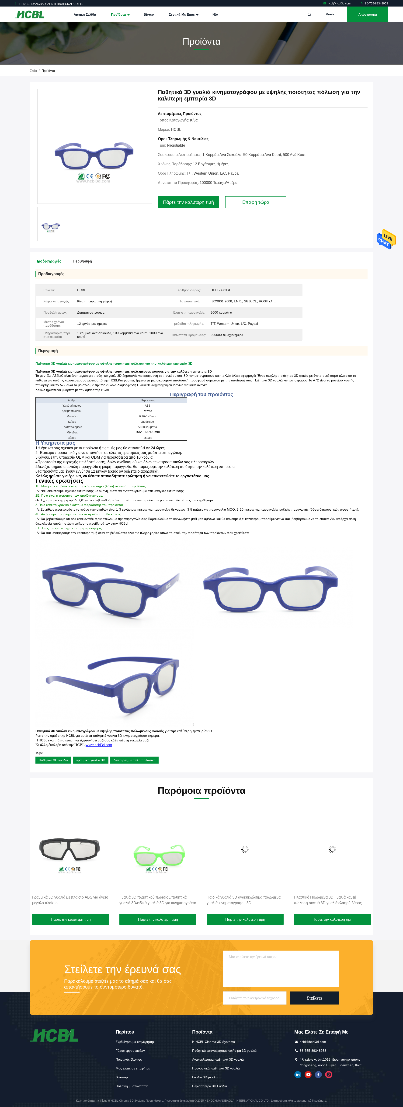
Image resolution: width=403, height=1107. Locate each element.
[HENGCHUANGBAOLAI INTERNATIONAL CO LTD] (29, 14)
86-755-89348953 (376, 3)
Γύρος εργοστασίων (130, 1050)
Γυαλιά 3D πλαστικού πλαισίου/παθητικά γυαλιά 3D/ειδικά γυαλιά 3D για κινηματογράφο (93, 900)
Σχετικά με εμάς (182, 14)
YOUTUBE (308, 1074)
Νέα (215, 14)
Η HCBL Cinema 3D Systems (213, 1042)
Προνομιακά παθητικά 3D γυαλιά (216, 1068)
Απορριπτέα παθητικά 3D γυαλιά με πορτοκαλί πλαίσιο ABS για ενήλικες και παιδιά (354, 900)
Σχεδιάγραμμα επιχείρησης (135, 1042)
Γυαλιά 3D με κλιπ (205, 1077)
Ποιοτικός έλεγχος (129, 1059)
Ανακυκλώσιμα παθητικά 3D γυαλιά (218, 1059)
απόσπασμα (367, 14)
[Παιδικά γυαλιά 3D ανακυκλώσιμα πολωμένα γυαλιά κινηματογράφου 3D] (180, 849)
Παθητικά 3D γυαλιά (53, 760)
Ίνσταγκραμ (328, 1074)
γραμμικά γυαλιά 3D (90, 760)
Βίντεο (149, 14)
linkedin (297, 1074)
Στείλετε (314, 997)
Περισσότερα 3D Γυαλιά (209, 1086)
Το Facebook (318, 1074)
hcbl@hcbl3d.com (339, 3)
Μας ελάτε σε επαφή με (133, 1068)
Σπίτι (33, 71)
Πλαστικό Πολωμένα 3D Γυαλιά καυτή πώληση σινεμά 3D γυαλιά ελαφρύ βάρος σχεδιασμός (263, 900)
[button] (38, 860)
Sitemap (122, 1077)
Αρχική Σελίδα (85, 14)
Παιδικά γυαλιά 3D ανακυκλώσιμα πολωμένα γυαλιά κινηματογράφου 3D (179, 900)
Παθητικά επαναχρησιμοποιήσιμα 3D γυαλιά (224, 1050)
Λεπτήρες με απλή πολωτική (134, 760)
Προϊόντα (119, 14)
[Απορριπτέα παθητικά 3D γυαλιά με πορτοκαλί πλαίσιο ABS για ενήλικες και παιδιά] (354, 849)
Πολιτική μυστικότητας (132, 1086)
